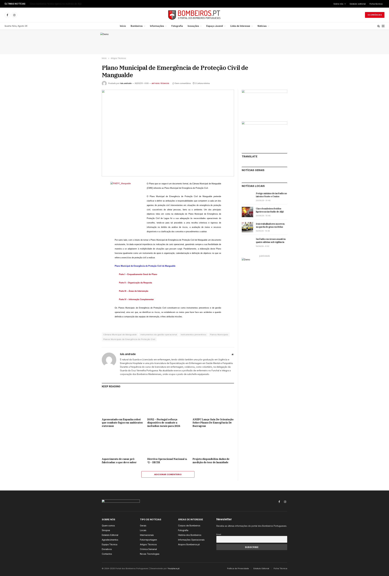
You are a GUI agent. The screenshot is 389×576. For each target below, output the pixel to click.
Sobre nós (338, 4)
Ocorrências (375, 15)
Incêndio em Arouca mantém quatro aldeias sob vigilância (271, 240)
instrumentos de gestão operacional (158, 334)
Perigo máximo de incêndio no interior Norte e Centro (271, 195)
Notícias (262, 26)
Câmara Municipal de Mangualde (120, 334)
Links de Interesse (240, 26)
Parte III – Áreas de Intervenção (133, 291)
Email (218, 534)
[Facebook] (91, 191)
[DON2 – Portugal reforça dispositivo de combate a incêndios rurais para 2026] (168, 403)
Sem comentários (183, 83)
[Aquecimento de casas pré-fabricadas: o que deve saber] (122, 443)
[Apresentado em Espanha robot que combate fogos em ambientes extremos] (122, 403)
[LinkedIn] (91, 205)
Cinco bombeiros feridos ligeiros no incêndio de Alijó (56, 4)
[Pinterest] (91, 212)
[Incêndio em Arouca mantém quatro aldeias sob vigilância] (247, 242)
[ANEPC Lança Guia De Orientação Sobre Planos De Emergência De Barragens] (213, 403)
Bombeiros (137, 26)
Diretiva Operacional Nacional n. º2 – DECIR (167, 460)
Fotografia (177, 26)
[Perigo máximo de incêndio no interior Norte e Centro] (247, 197)
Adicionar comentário (168, 474)
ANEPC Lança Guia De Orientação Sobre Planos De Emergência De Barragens (213, 423)
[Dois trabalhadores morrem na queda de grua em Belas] (247, 227)
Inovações (193, 26)
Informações (157, 26)
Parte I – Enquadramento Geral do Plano (138, 274)
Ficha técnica (376, 4)
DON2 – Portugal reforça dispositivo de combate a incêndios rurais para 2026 (163, 423)
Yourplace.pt (173, 568)
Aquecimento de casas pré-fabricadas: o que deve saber (119, 460)
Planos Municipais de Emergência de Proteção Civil (129, 339)
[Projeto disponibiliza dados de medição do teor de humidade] (213, 443)
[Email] (91, 219)
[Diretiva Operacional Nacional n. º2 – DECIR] (168, 443)
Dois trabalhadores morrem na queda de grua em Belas (270, 225)
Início (123, 26)
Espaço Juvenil (214, 26)
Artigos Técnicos (160, 83)
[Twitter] (91, 198)
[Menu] (383, 26)
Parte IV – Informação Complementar (136, 299)
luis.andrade (126, 83)
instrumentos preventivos (193, 334)
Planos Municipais (219, 334)
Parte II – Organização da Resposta (135, 283)
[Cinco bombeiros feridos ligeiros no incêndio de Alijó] (247, 212)
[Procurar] (378, 26)
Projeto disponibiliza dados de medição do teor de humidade (211, 460)
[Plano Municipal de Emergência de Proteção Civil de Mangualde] (168, 133)
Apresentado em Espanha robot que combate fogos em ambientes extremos (122, 423)
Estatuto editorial (358, 4)
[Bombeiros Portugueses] (194, 15)
